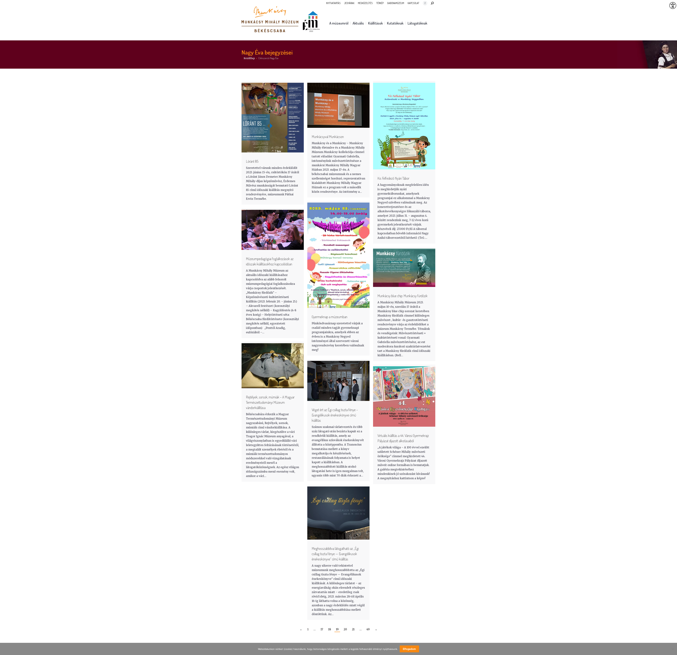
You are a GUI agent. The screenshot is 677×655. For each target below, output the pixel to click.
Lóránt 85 (252, 161)
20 (345, 629)
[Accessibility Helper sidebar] (673, 5)
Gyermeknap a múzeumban (329, 316)
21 (353, 629)
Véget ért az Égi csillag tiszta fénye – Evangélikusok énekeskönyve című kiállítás (335, 415)
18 (329, 629)
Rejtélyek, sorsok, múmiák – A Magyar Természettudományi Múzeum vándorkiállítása (270, 402)
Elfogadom (409, 649)
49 (368, 629)
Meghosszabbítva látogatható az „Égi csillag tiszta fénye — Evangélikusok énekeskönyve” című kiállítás (335, 553)
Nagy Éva (252, 52)
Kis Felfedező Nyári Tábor (393, 178)
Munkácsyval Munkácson (328, 136)
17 (322, 629)
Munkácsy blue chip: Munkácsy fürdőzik (402, 295)
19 (337, 629)
